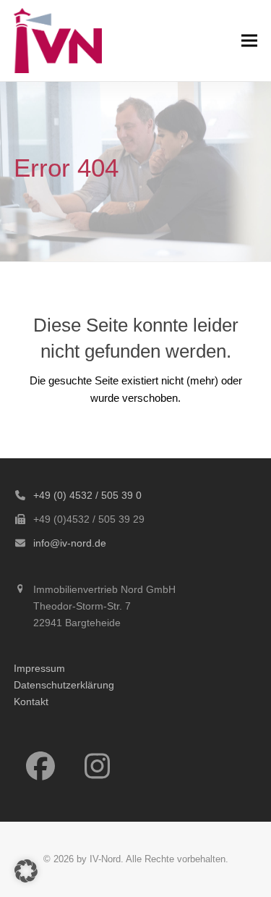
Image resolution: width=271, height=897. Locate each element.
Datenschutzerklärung (64, 685)
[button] (249, 40)
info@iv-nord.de (69, 543)
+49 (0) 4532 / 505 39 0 (87, 495)
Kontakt (31, 701)
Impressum (39, 668)
